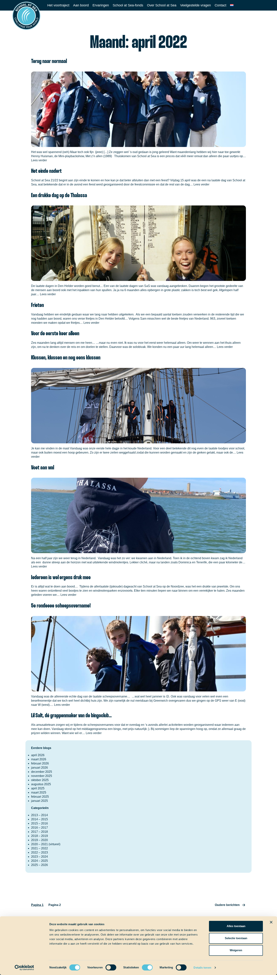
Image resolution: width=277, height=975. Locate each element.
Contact (220, 5)
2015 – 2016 (39, 823)
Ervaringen (101, 5)
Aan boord (81, 5)
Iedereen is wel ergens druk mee (61, 577)
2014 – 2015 (39, 819)
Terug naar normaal (49, 61)
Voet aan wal (42, 468)
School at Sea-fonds (128, 5)
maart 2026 (38, 759)
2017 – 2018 (39, 831)
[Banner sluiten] (271, 922)
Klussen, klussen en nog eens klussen (66, 358)
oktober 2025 (40, 780)
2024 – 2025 (39, 860)
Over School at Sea (161, 5)
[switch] (107, 966)
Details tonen (202, 967)
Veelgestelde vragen (195, 5)
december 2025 (41, 771)
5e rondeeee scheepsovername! (61, 606)
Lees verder (39, 160)
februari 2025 (40, 796)
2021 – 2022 (39, 848)
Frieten (37, 305)
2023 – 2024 (39, 856)
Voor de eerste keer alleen (55, 333)
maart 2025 (38, 792)
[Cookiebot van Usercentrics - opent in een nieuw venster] (24, 967)
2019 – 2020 (39, 840)
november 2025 (41, 775)
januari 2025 (39, 800)
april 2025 (37, 788)
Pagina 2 (54, 905)
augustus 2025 (41, 784)
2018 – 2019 (39, 835)
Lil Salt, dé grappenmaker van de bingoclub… (71, 715)
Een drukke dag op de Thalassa (59, 195)
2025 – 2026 (39, 865)
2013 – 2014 (39, 815)
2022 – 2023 (39, 852)
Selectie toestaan (236, 938)
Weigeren (236, 950)
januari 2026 (39, 767)
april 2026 (37, 755)
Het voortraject (58, 5)
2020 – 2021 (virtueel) (45, 844)
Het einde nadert (46, 171)
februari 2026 (40, 763)
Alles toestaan (236, 926)
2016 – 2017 (39, 827)
